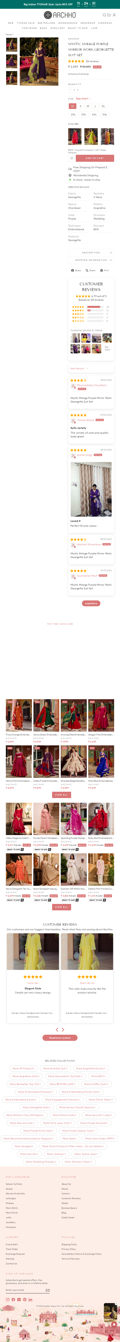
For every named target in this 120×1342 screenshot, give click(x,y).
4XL (94, 114)
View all (61, 794)
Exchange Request (15, 1253)
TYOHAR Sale (26, 23)
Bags (43, 28)
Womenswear (68, 23)
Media (65, 1203)
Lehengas (11, 1198)
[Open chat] (114, 1324)
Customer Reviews (71, 1198)
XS (72, 106)
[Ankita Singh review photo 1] (91, 489)
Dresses (10, 1203)
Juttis (8, 1217)
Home (9, 34)
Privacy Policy (69, 1249)
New (11, 23)
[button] (76, 61)
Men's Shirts (12, 1208)
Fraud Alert (12, 1244)
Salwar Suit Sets (14, 1184)
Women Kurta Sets (15, 1193)
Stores (65, 1188)
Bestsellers (46, 23)
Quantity (75, 84)
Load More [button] (91, 603)
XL (103, 106)
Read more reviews (60, 1037)
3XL (83, 114)
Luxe (94, 28)
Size (71, 98)
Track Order (12, 1249)
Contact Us (11, 1263)
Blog (64, 1212)
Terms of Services (71, 1258)
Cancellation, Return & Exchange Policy (82, 1253)
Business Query (69, 1208)
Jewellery (57, 28)
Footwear (29, 28)
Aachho (73, 38)
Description (91, 252)
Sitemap (10, 1258)
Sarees (9, 1188)
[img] (78, 380)
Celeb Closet (68, 1217)
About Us (66, 1184)
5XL (104, 114)
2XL (73, 114)
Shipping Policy (69, 1244)
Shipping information (91, 260)
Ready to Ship (78, 28)
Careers (66, 1193)
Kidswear (105, 23)
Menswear (88, 23)
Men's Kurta (12, 1212)
